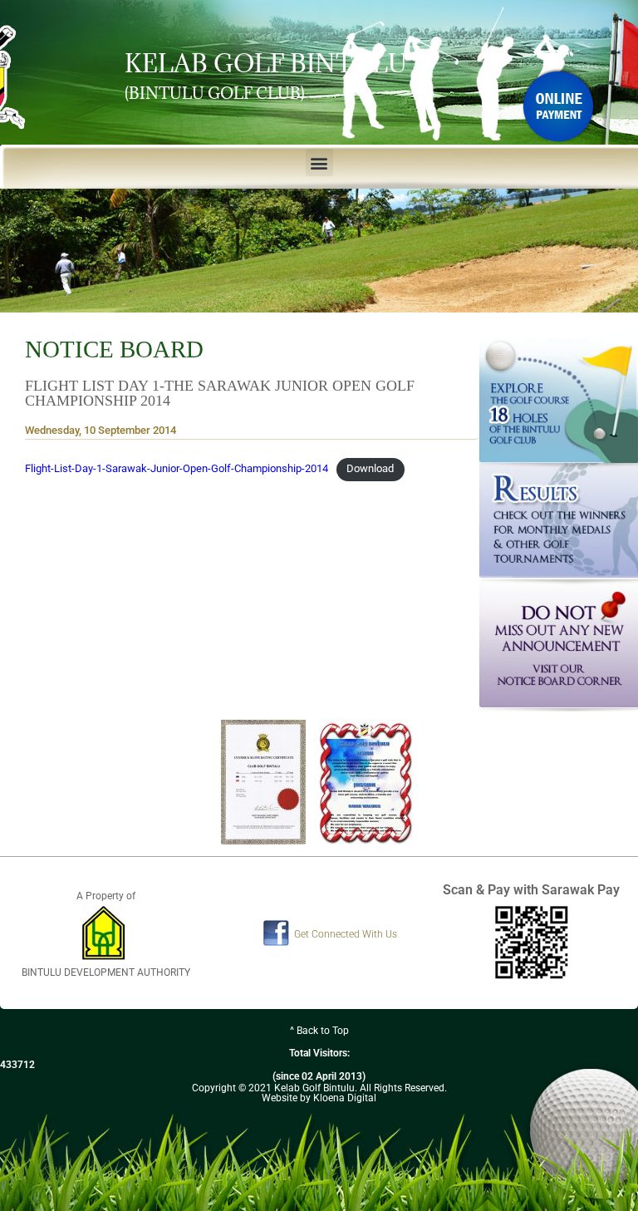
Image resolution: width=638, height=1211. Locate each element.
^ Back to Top (319, 1030)
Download (370, 468)
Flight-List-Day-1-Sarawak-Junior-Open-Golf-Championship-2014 (176, 468)
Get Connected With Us (345, 934)
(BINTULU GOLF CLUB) (215, 93)
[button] (319, 162)
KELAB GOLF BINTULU (266, 63)
